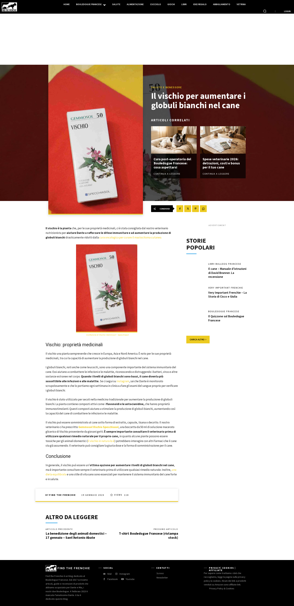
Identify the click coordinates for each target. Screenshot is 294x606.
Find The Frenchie (62, 494)
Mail (109, 573)
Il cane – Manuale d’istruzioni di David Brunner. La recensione (227, 273)
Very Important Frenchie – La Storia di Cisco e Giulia (227, 294)
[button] (264, 11)
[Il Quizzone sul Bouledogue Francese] (195, 318)
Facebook (112, 579)
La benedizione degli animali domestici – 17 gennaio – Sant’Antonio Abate (76, 535)
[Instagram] (116, 574)
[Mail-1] (104, 574)
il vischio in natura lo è (101, 441)
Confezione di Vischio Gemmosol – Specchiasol (107, 335)
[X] (187, 208)
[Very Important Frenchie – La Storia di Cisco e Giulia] (195, 295)
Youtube (130, 579)
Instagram (123, 381)
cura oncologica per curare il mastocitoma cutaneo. (130, 237)
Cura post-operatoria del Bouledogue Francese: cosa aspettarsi (172, 163)
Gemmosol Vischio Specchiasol (98, 427)
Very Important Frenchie (225, 287)
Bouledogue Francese (223, 311)
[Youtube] (122, 579)
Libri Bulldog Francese (224, 264)
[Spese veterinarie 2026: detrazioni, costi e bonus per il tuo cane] (223, 140)
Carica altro (197, 339)
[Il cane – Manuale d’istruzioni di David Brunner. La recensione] (195, 271)
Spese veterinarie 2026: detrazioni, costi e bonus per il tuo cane (221, 163)
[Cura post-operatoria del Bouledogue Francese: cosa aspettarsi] (174, 140)
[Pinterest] (195, 208)
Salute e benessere (166, 87)
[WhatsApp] (203, 208)
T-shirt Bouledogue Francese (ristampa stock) (148, 535)
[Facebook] (179, 208)
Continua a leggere (167, 174)
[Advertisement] (147, 39)
